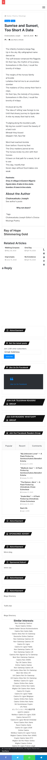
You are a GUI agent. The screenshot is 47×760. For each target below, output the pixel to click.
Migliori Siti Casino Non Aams (23, 688)
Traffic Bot (8, 606)
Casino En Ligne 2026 (23, 728)
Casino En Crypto (23, 691)
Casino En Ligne (23, 644)
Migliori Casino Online (23, 743)
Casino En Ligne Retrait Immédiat (23, 720)
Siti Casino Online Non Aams (23, 686)
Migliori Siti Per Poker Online (23, 741)
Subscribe (9, 356)
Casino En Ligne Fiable (23, 647)
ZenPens (5, 751)
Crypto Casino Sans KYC (23, 738)
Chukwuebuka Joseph (12, 36)
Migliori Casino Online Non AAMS (23, 735)
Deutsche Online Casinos (23, 636)
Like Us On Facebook (18, 367)
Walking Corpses (12, 248)
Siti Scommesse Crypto (24, 704)
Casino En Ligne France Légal (23, 746)
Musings (22, 16)
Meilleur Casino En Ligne (23, 681)
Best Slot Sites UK (23, 673)
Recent (22, 446)
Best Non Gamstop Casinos (23, 657)
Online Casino (23, 730)
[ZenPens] (23, 7)
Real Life (23, 508)
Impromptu (10, 257)
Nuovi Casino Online (23, 626)
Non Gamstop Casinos (23, 623)
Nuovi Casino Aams (23, 725)
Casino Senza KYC (23, 717)
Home (8, 16)
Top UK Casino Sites (23, 662)
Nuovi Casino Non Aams (23, 722)
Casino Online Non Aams (23, 683)
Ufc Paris (23, 707)
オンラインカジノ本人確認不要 (23, 709)
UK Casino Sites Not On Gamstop (24, 670)
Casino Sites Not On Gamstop (23, 634)
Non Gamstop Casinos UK (23, 639)
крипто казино (23, 712)
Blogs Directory (10, 596)
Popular (8, 446)
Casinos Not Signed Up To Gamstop (24, 655)
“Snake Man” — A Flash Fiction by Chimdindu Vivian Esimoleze (30, 498)
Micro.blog (8, 552)
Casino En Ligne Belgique (23, 696)
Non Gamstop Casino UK (23, 649)
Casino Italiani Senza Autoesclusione (23, 628)
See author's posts (14, 201)
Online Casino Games (23, 665)
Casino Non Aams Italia (23, 631)
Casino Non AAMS (23, 660)
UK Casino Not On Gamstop (23, 675)
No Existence (30, 257)
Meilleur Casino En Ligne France (23, 733)
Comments (37, 446)
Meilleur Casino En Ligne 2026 (23, 715)
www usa (7, 568)
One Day (28, 248)
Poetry (15, 16)
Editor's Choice (32, 217)
